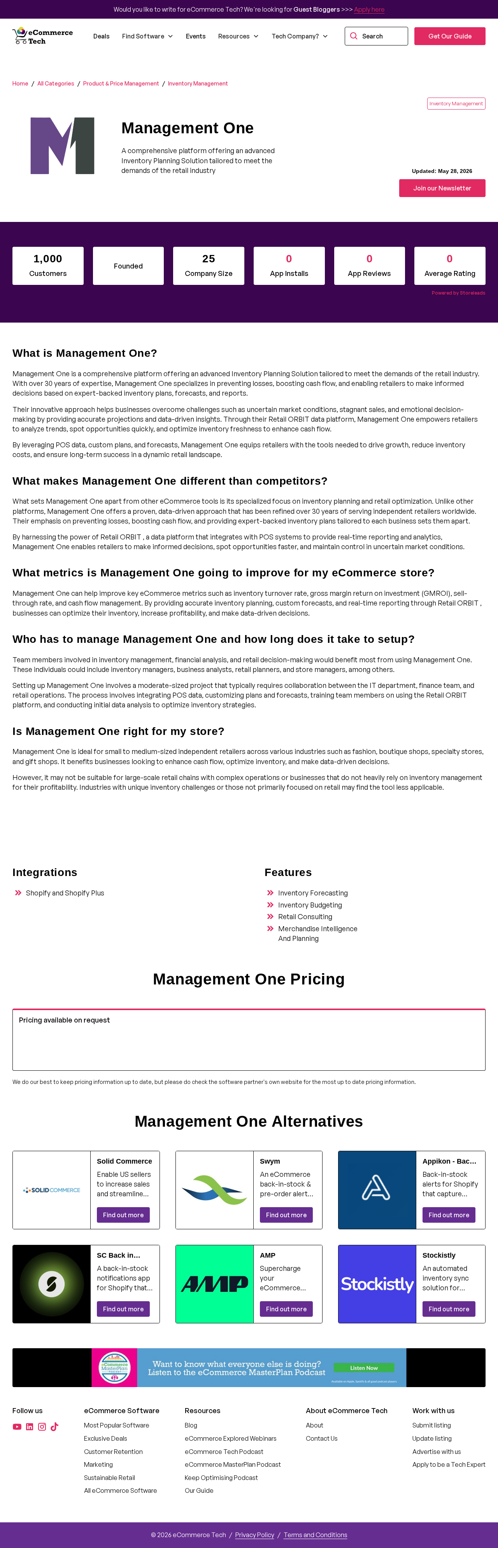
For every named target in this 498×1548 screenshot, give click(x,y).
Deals (101, 36)
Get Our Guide (450, 36)
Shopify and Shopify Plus (65, 892)
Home (20, 83)
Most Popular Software (116, 1425)
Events (196, 36)
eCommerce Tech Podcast (224, 1452)
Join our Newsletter (442, 188)
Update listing (432, 1438)
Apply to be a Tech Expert (449, 1464)
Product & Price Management (121, 83)
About (314, 1425)
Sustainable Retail (109, 1478)
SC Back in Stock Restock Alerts (121, 1255)
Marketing (98, 1464)
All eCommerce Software (120, 1490)
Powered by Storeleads (459, 293)
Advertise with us (436, 1452)
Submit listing (431, 1425)
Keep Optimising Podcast (221, 1478)
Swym (270, 1161)
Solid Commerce (124, 1161)
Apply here (369, 9)
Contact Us (322, 1438)
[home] (43, 36)
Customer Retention (113, 1452)
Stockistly (439, 1255)
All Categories (55, 83)
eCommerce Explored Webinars (231, 1438)
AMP (267, 1255)
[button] (148, 36)
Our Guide (199, 1490)
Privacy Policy (254, 1535)
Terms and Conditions (315, 1535)
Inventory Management (198, 83)
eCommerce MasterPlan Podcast (233, 1464)
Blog (191, 1425)
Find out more (123, 1215)
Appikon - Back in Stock (448, 1161)
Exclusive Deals (105, 1438)
